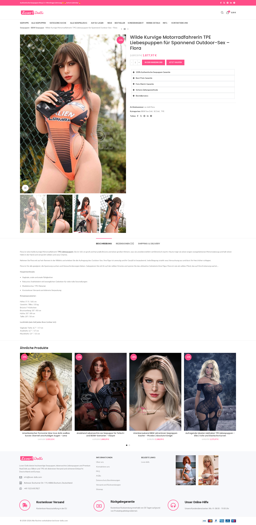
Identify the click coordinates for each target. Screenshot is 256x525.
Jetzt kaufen (175, 62)
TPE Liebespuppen (65, 252)
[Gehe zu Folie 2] (129, 445)
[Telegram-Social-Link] (234, 3)
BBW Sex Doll (146, 111)
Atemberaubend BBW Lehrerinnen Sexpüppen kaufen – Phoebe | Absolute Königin (155, 434)
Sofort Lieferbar (72, 3)
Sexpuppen (24, 27)
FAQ (98, 471)
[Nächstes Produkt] (127, 29)
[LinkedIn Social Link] (231, 3)
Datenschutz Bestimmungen (108, 480)
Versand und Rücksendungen (108, 485)
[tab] (104, 242)
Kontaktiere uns (103, 466)
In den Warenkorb (153, 62)
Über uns (100, 462)
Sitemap (99, 489)
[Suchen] (222, 12)
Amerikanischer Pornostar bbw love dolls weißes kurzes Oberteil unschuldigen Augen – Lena (46, 434)
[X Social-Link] (224, 3)
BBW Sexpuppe (37, 27)
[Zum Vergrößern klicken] (25, 188)
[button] (23, 213)
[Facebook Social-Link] (220, 3)
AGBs (98, 476)
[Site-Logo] (32, 12)
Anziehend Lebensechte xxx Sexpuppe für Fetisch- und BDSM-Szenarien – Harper (101, 434)
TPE (162, 111)
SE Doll (156, 111)
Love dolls (145, 462)
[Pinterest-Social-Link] (227, 3)
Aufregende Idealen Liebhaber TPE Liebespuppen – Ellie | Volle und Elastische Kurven (210, 434)
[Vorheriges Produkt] (121, 29)
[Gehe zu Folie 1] (126, 445)
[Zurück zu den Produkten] (124, 29)
